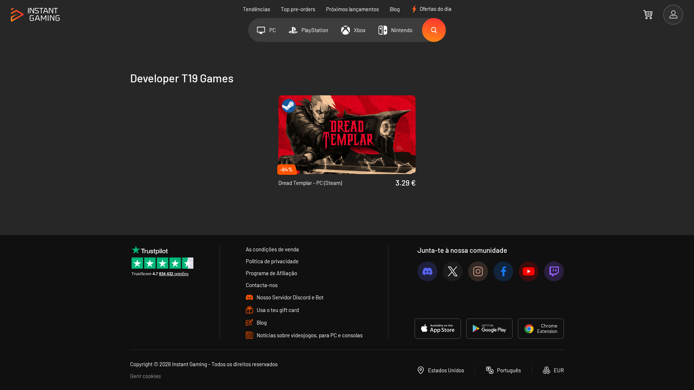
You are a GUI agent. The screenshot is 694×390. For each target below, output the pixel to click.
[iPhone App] (438, 328)
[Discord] (427, 271)
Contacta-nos (262, 285)
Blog (395, 9)
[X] (453, 271)
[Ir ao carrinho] (647, 14)
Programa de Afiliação (271, 273)
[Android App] (489, 328)
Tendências (256, 9)
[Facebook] (503, 271)
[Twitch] (554, 271)
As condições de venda (272, 249)
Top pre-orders (298, 9)
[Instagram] (478, 271)
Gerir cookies (145, 376)
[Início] (35, 15)
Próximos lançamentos (352, 9)
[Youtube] (529, 271)
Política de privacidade (272, 261)
